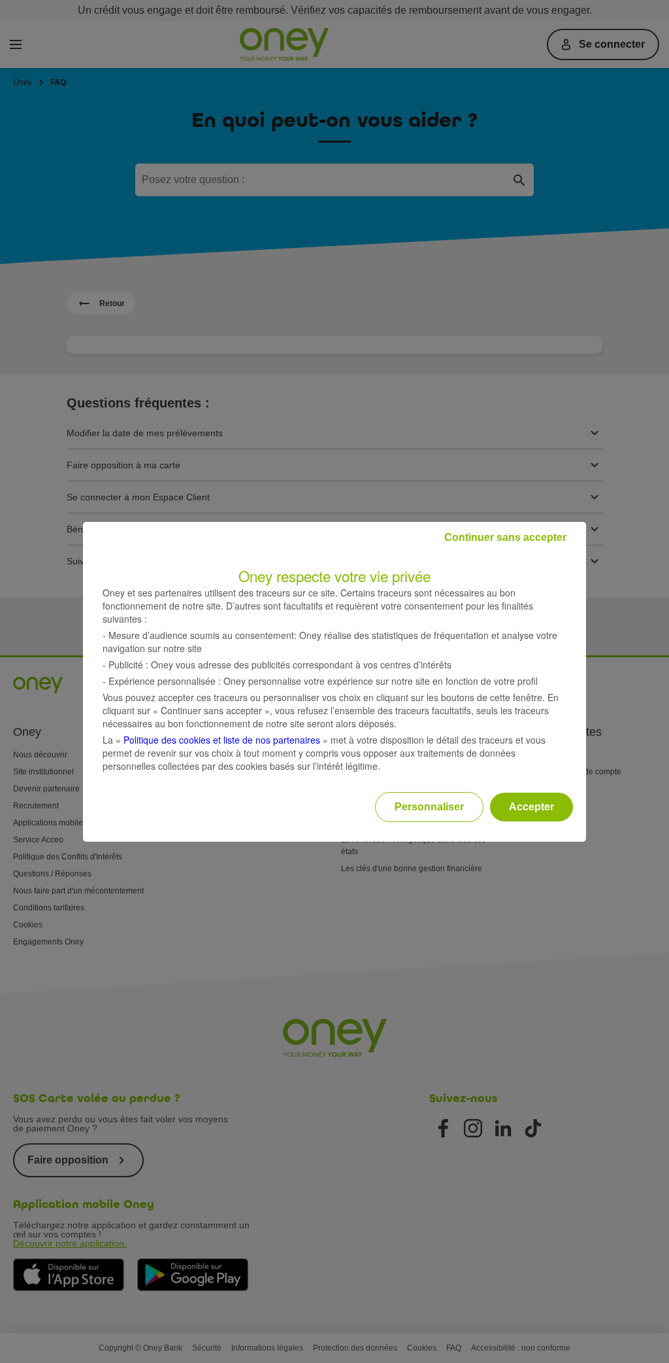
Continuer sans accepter (505, 537)
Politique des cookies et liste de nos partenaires (221, 739)
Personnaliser (429, 806)
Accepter (531, 806)
